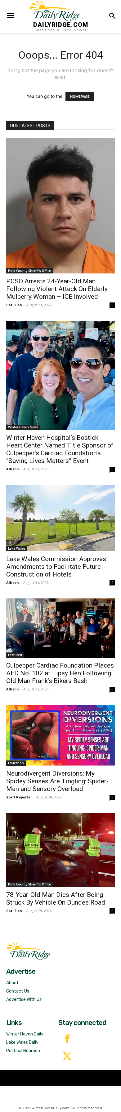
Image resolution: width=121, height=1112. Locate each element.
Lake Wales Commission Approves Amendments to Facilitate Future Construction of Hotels (56, 566)
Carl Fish (14, 304)
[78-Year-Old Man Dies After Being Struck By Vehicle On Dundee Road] (60, 850)
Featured (15, 655)
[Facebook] (67, 1039)
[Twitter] (67, 1057)
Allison (12, 469)
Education (16, 763)
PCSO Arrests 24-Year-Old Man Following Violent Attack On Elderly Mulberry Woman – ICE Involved (57, 288)
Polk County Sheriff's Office (29, 271)
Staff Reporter (19, 797)
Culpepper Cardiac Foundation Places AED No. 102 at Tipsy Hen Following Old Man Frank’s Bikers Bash (60, 673)
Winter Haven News (23, 427)
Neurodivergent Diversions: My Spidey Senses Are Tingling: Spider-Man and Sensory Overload (57, 781)
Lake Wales (16, 548)
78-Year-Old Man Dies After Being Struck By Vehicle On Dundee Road (55, 898)
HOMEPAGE (80, 96)
